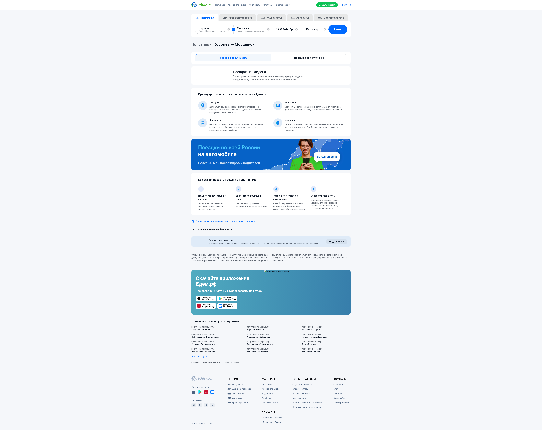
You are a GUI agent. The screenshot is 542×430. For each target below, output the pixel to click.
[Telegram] (206, 405)
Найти (338, 29)
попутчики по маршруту (202, 328)
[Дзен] (212, 405)
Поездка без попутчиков (309, 57)
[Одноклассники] (200, 405)
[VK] (193, 405)
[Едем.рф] (201, 4)
